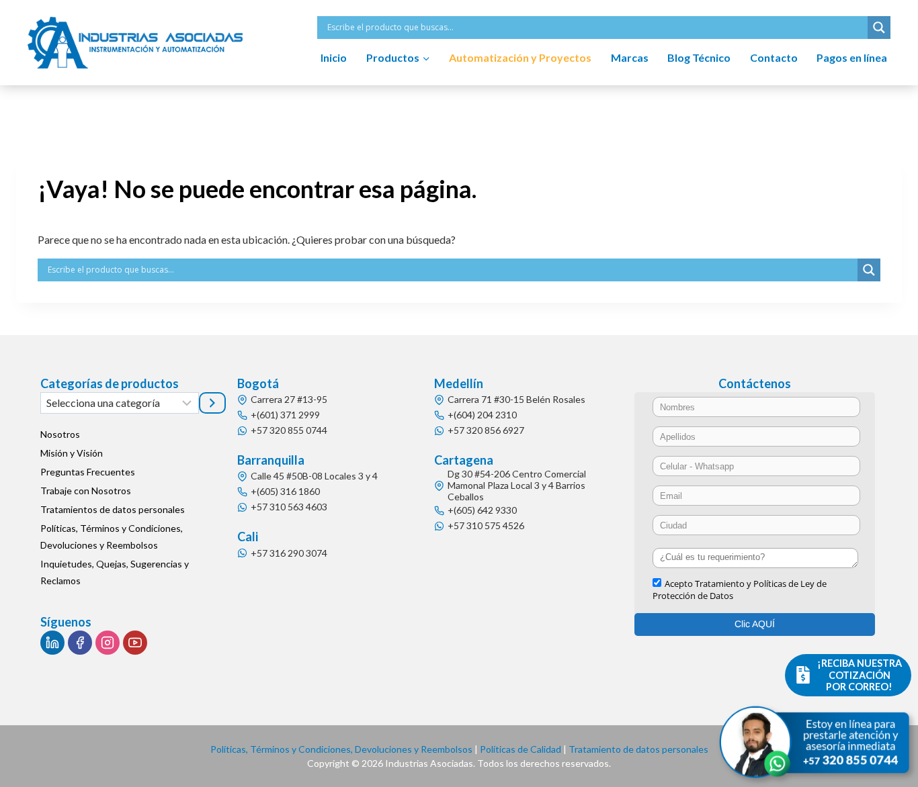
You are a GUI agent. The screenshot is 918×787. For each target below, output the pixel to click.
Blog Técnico (699, 57)
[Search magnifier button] (879, 27)
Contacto (774, 57)
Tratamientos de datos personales (112, 509)
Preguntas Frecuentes (87, 471)
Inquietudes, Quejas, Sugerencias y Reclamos (114, 572)
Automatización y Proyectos (520, 57)
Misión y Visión (71, 453)
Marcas (630, 57)
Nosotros (60, 434)
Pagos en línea (852, 57)
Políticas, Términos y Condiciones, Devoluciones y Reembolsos (111, 536)
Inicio (334, 57)
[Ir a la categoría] (212, 403)
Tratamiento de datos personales (638, 749)
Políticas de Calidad (520, 749)
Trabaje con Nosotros (85, 490)
